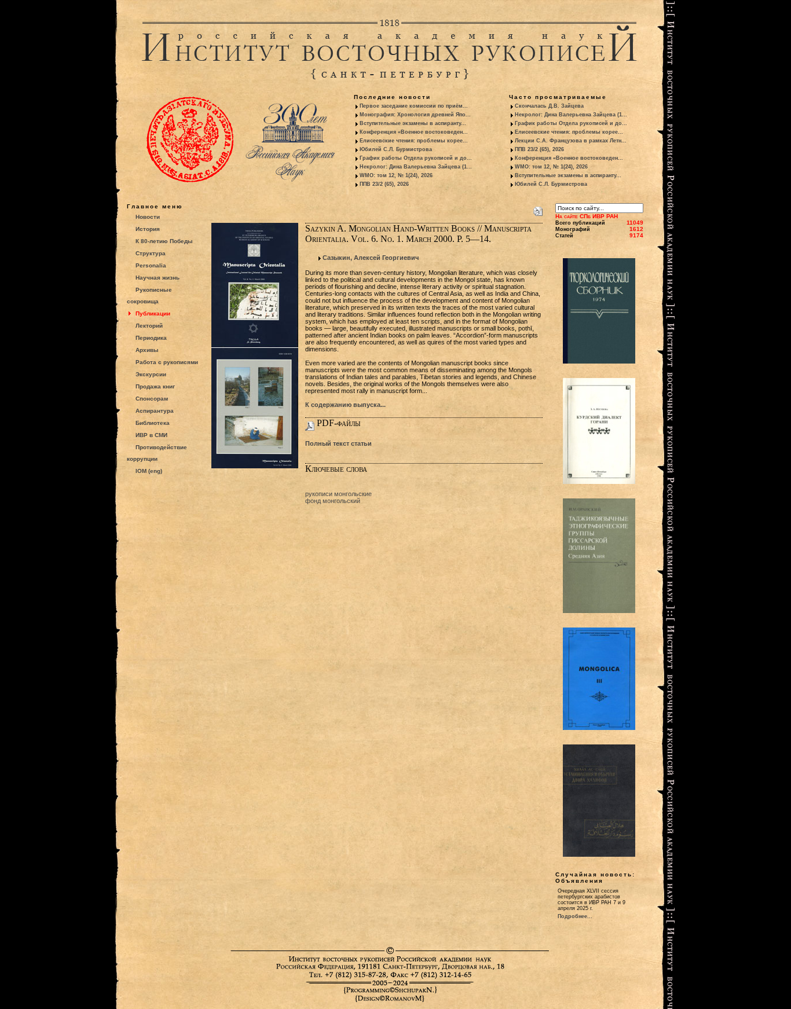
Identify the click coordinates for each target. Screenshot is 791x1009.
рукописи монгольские (338, 493)
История (148, 229)
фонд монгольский (332, 500)
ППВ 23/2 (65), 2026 (384, 184)
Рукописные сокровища (149, 295)
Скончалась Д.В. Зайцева (549, 106)
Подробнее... (575, 916)
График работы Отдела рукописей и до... (416, 158)
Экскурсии (151, 374)
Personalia (151, 265)
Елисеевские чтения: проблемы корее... (414, 141)
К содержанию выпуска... (345, 404)
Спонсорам (152, 398)
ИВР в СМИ (151, 435)
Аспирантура (155, 411)
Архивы (147, 350)
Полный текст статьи (338, 443)
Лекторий (149, 325)
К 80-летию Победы (164, 241)
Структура (151, 253)
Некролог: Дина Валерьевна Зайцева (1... (416, 167)
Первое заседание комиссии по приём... (414, 106)
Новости (148, 217)
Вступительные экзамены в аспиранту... (413, 123)
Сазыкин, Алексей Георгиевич (371, 257)
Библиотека (153, 423)
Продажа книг (155, 386)
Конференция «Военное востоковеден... (414, 132)
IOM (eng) (149, 471)
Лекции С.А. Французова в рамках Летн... (571, 141)
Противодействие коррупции (157, 453)
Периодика (151, 338)
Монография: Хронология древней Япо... (415, 115)
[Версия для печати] (538, 209)
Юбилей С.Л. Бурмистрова (396, 149)
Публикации (153, 313)
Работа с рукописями (167, 362)
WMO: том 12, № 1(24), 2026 (396, 175)
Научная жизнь (158, 277)
